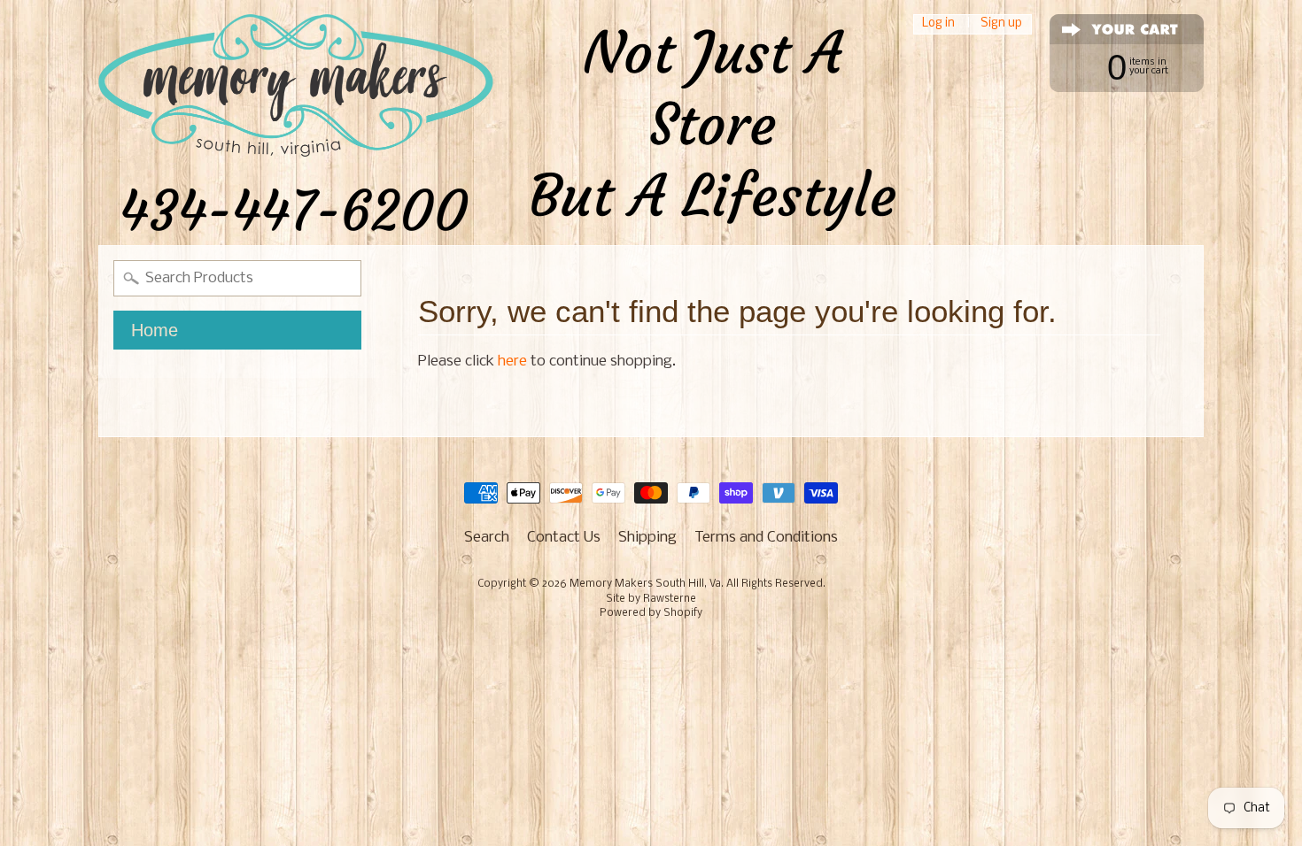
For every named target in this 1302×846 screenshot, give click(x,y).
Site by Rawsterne (651, 599)
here (512, 361)
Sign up (1001, 24)
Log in (938, 24)
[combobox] (237, 278)
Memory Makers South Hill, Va (645, 584)
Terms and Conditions (766, 537)
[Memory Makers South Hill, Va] (496, 122)
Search (486, 537)
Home (154, 330)
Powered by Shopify (651, 613)
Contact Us (564, 537)
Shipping (647, 537)
